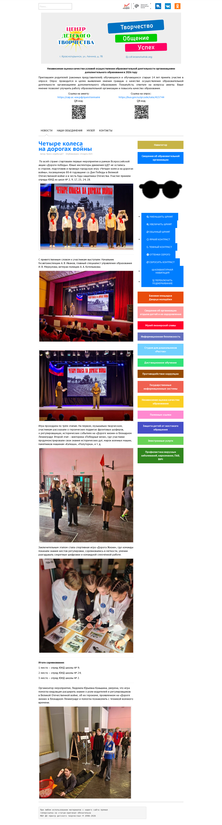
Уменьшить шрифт (161, 216)
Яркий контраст (159, 239)
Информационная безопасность (160, 336)
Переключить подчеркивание (162, 282)
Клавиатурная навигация (163, 271)
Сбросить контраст (162, 262)
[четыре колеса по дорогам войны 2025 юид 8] (85, 752)
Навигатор (160, 144)
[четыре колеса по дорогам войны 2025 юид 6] (86, 495)
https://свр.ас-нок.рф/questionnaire (79, 97)
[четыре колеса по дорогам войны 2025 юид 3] (86, 306)
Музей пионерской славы (160, 325)
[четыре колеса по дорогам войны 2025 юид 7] (86, 606)
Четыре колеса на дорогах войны (65, 146)
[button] (160, 190)
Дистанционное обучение (160, 362)
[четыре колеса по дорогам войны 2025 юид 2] (86, 386)
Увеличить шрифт (160, 224)
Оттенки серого (159, 254)
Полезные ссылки (160, 414)
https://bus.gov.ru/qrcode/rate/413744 (141, 97)
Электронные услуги (160, 440)
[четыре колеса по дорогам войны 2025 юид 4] (86, 216)
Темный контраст (160, 246)
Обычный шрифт (159, 231)
